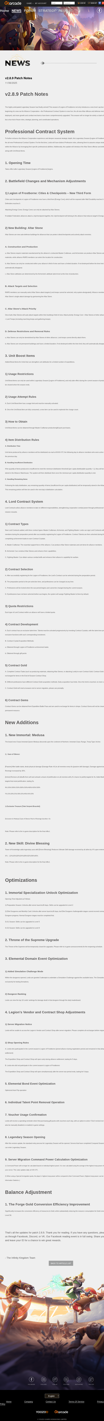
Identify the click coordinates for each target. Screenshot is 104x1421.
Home (4, 11)
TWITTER (91, 1384)
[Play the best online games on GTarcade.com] (13, 3)
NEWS (16, 11)
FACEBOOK (31, 1384)
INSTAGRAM (79, 1384)
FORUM (30, 11)
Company (28, 1401)
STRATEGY (47, 11)
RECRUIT (65, 11)
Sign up (94, 3)
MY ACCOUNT (40, 3)
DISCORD (44, 1384)
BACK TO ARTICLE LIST (61, 1263)
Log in (82, 3)
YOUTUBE (66, 1384)
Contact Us (51, 1401)
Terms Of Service (76, 1401)
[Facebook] (99, 3)
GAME (29, 3)
